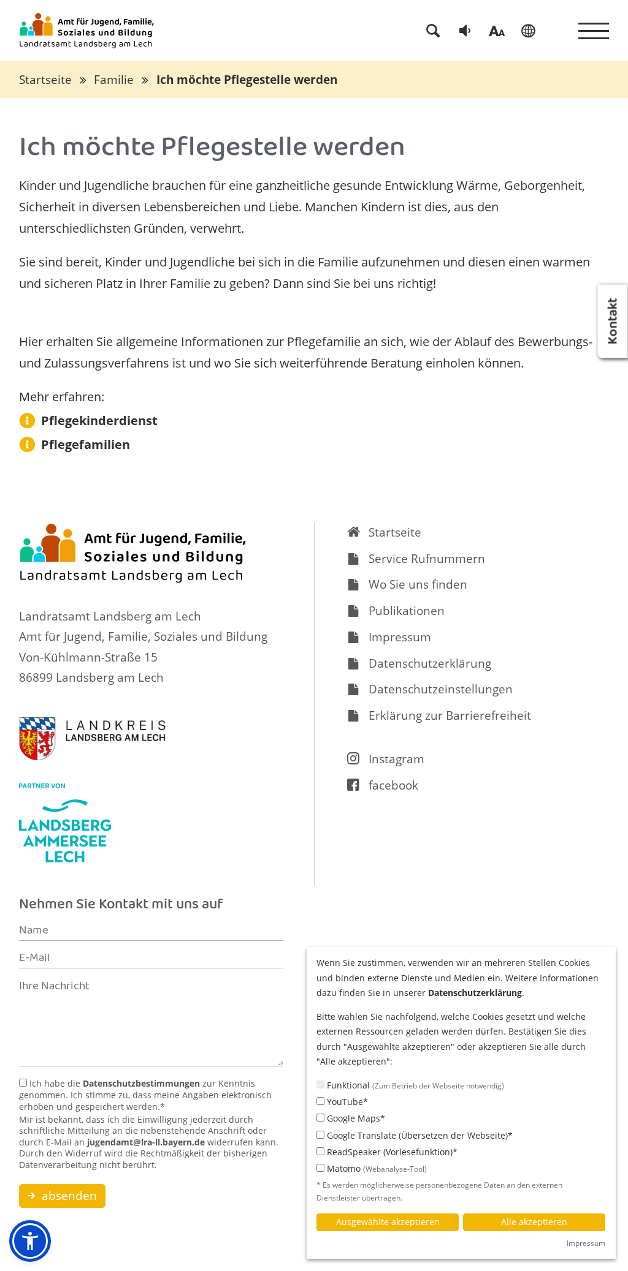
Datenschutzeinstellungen (441, 689)
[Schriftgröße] (496, 30)
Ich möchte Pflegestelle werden (246, 80)
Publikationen (407, 611)
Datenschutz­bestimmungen (141, 1083)
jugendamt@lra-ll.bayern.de (146, 1142)
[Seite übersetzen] (528, 30)
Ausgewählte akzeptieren (388, 1222)
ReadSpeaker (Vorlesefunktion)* (391, 1152)
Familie (114, 80)
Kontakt (614, 321)
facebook (393, 785)
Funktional (414, 1085)
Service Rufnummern (427, 559)
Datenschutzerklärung (430, 663)
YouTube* (346, 1101)
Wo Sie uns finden (418, 584)
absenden (68, 1196)
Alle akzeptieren (534, 1222)
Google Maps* (354, 1118)
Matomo (375, 1168)
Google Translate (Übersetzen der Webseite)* (418, 1135)
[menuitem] (433, 30)
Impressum (400, 637)
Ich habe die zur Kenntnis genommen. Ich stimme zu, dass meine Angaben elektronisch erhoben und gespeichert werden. (145, 1095)
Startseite (45, 80)
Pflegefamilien (85, 444)
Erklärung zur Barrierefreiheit (450, 715)
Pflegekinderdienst (99, 420)
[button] (30, 1241)
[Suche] (433, 30)
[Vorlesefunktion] (465, 30)
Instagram (396, 759)
